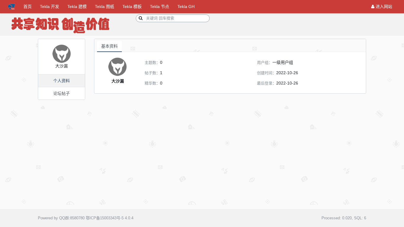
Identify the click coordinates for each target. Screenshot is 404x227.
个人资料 (61, 80)
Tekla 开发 (49, 6)
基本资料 (109, 46)
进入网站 (383, 6)
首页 (27, 6)
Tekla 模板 (132, 6)
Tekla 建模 (77, 6)
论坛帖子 (61, 93)
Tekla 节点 (159, 6)
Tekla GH (186, 6)
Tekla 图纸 (104, 6)
